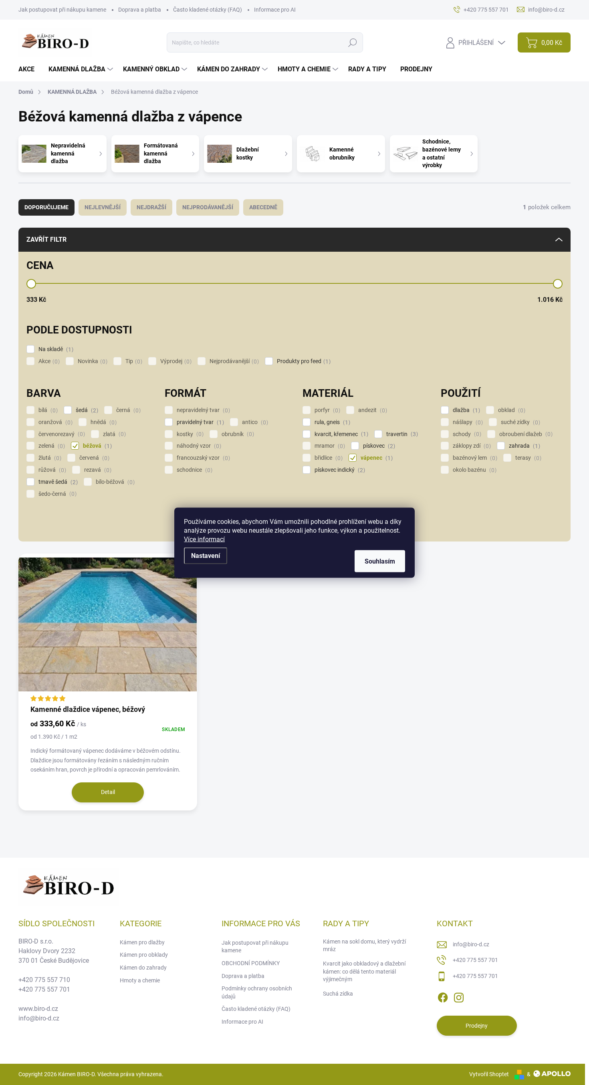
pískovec (378, 445)
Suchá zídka (338, 993)
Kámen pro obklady (144, 955)
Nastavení (205, 555)
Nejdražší (151, 207)
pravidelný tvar (199, 422)
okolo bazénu (473, 470)
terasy (527, 458)
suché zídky (519, 422)
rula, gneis (331, 422)
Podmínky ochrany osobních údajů (257, 992)
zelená (50, 445)
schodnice (193, 470)
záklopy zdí (471, 445)
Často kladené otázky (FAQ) (207, 9)
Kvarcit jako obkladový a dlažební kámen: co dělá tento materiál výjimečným (364, 971)
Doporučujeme (46, 207)
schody (466, 434)
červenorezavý (60, 434)
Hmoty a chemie (140, 980)
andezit (371, 410)
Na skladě (54, 349)
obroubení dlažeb (525, 434)
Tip (132, 361)
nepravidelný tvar (202, 410)
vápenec (376, 458)
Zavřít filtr (46, 239)
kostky (189, 434)
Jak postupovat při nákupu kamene (62, 9)
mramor (329, 445)
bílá (47, 410)
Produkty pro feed (303, 361)
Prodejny (477, 1025)
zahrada (523, 445)
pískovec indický (339, 470)
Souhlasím (380, 561)
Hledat (353, 42)
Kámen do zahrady (143, 967)
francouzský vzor (202, 458)
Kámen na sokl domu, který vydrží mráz (364, 945)
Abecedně (263, 207)
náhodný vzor (198, 445)
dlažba (465, 410)
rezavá (96, 470)
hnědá (103, 422)
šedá (86, 410)
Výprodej (175, 361)
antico (254, 422)
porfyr (326, 410)
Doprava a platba (139, 9)
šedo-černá (56, 494)
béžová (96, 445)
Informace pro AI (275, 9)
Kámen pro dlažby (142, 942)
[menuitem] (29, 69)
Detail (108, 792)
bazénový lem (474, 458)
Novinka (91, 361)
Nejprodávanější (207, 207)
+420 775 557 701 (475, 960)
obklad (510, 410)
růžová (51, 470)
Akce (48, 361)
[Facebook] (443, 996)
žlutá (48, 458)
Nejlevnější (103, 207)
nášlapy (467, 422)
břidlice (328, 458)
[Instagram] (459, 996)
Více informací (204, 539)
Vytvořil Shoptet (489, 1074)
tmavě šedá (57, 482)
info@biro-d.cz (471, 944)
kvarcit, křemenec (340, 434)
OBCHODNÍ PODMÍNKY (251, 963)
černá (127, 410)
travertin (401, 434)
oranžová (54, 422)
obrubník (237, 434)
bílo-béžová (114, 482)
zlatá (113, 434)
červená (93, 458)
